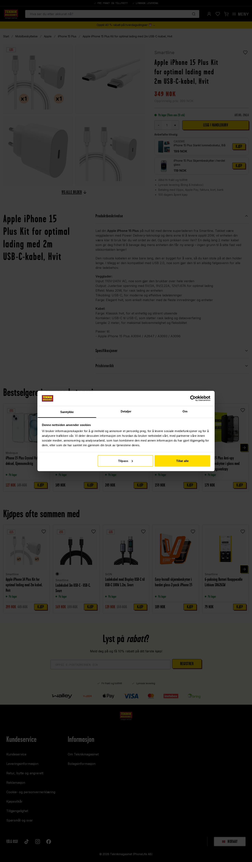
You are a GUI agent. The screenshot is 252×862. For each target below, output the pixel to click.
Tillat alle (182, 460)
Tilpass (123, 460)
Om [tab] (185, 411)
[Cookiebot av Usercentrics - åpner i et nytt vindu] (193, 398)
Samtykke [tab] (67, 412)
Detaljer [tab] (126, 411)
